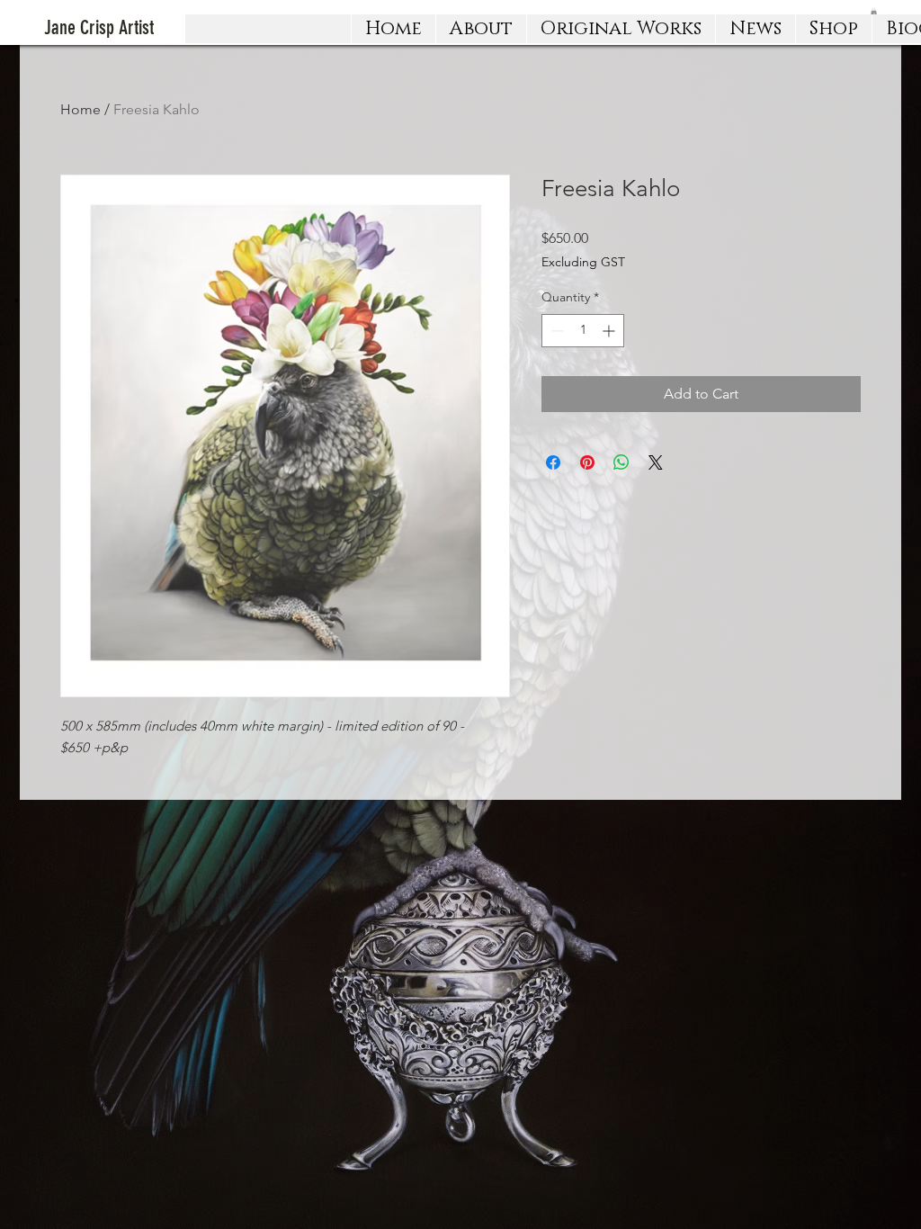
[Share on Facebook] (553, 462)
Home (80, 109)
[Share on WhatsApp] (621, 462)
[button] (620, 28)
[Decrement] (555, 330)
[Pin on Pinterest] (587, 462)
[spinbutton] (583, 330)
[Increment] (610, 330)
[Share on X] (655, 462)
